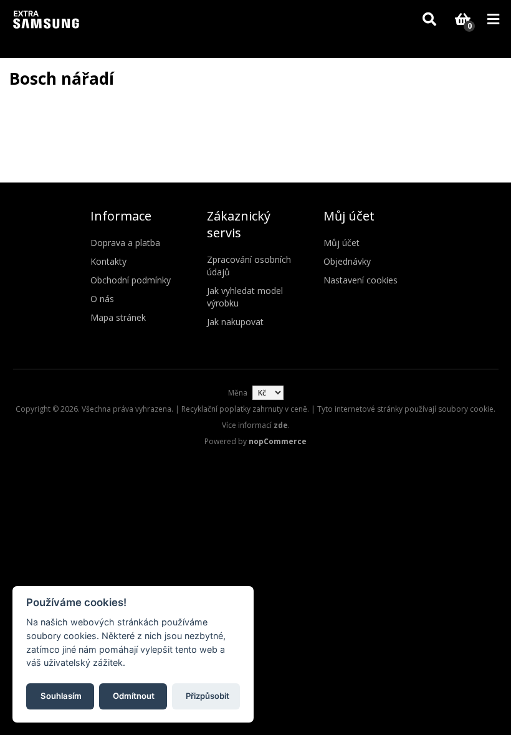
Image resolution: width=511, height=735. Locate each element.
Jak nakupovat (235, 322)
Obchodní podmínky (130, 280)
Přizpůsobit (207, 696)
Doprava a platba (125, 243)
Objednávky (347, 261)
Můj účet (341, 243)
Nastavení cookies (360, 280)
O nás (102, 299)
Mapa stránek (118, 317)
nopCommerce (278, 441)
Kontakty (108, 261)
